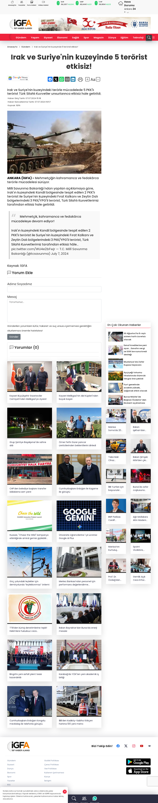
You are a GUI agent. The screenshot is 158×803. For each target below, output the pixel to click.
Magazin (99, 37)
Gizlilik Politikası (51, 760)
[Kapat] (65, 791)
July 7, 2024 (60, 253)
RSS (8, 784)
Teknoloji (138, 37)
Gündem (21, 37)
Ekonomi (62, 37)
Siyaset (48, 37)
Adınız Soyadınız (19, 284)
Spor (86, 37)
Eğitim (124, 37)
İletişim (47, 780)
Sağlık (75, 37)
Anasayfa (12, 5)
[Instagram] (134, 746)
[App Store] (134, 771)
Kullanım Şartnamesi (54, 772)
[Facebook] (118, 746)
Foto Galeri (31, 5)
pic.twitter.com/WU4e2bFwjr (33, 249)
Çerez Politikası (51, 764)
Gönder (14, 337)
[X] (126, 746)
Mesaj (12, 297)
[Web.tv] (149, 746)
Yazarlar (21, 5)
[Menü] (153, 38)
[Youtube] (142, 746)
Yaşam (35, 37)
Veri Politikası (50, 768)
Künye (47, 776)
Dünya (112, 37)
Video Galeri (43, 5)
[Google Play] (134, 762)
